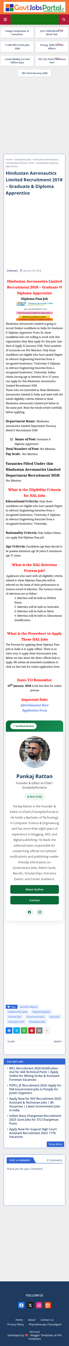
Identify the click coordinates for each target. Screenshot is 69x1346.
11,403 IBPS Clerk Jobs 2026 (17, 46)
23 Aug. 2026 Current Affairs (51, 46)
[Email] (39, 1030)
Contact (34, 900)
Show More (55, 1144)
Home (9, 159)
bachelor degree (28, 1006)
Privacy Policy (15, 1324)
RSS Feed (35, 1331)
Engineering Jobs (41, 1011)
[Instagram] (40, 912)
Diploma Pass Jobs (17, 1011)
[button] (64, 19)
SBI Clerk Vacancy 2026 (34, 73)
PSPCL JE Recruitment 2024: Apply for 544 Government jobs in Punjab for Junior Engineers (35, 1089)
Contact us (47, 1320)
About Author (34, 889)
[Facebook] (29, 912)
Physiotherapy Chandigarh (45, 1324)
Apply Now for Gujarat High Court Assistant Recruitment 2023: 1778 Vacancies (33, 1133)
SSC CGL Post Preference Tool (52, 60)
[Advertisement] (34, 114)
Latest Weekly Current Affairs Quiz (17, 60)
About (31, 1320)
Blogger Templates (42, 1335)
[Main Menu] (5, 19)
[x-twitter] (30, 1305)
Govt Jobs (54, 1016)
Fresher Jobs (14, 1016)
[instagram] (39, 1305)
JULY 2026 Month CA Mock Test (51, 32)
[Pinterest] (31, 1030)
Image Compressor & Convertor (17, 32)
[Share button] (46, 1030)
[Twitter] (16, 1030)
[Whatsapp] (24, 1030)
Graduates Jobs (23, 159)
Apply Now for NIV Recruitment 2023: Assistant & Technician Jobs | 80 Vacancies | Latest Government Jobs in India (35, 1104)
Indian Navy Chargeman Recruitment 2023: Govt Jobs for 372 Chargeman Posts (35, 1119)
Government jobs (35, 1016)
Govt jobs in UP (16, 1021)
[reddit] (48, 1305)
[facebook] (21, 1305)
